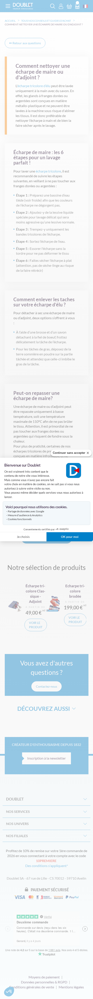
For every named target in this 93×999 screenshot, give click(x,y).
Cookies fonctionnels (20, 519)
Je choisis (23, 537)
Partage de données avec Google (26, 511)
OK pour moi (70, 537)
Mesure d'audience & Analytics (25, 515)
